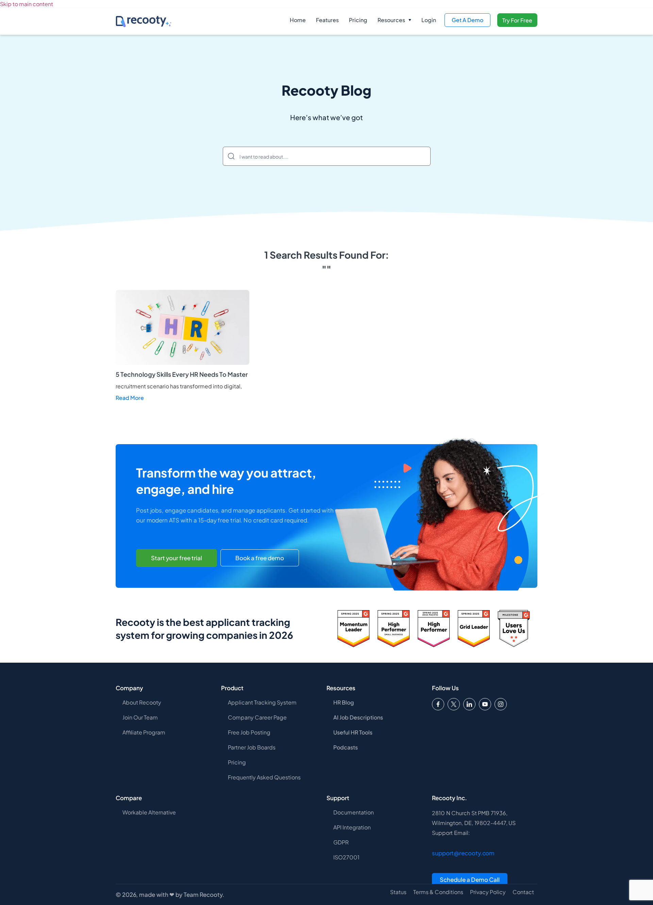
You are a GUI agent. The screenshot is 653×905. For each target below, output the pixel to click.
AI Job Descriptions (358, 717)
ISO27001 (346, 857)
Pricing (358, 19)
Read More (130, 397)
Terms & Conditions (438, 892)
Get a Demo (467, 19)
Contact (523, 892)
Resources (391, 19)
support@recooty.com (463, 853)
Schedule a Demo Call (470, 879)
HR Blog (343, 702)
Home (298, 19)
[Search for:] (327, 156)
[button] (394, 20)
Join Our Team (140, 717)
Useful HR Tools (352, 732)
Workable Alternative (149, 812)
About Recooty (141, 702)
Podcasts (345, 747)
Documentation (353, 812)
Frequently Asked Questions (264, 777)
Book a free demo (259, 558)
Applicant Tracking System (262, 702)
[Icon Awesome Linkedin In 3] (469, 704)
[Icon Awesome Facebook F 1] (438, 704)
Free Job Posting (249, 732)
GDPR (341, 842)
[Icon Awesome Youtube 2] (485, 704)
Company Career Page (257, 717)
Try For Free (517, 20)
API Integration (352, 827)
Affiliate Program (143, 732)
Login (428, 19)
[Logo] (454, 704)
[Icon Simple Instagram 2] (501, 704)
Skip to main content (26, 3)
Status (398, 892)
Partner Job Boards (251, 747)
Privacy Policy (488, 892)
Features (327, 19)
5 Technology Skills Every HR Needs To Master (182, 374)
